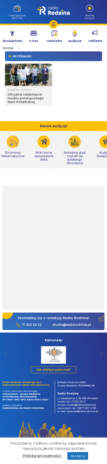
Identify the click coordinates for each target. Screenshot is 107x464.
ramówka (54, 41)
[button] (6, 354)
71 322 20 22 (32, 325)
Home (7, 48)
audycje (75, 41)
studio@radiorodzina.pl (71, 325)
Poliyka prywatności (42, 455)
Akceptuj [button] (77, 456)
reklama (95, 41)
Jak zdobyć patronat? (53, 369)
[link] (43, 148)
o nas (33, 41)
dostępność (12, 41)
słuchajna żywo (90, 16)
